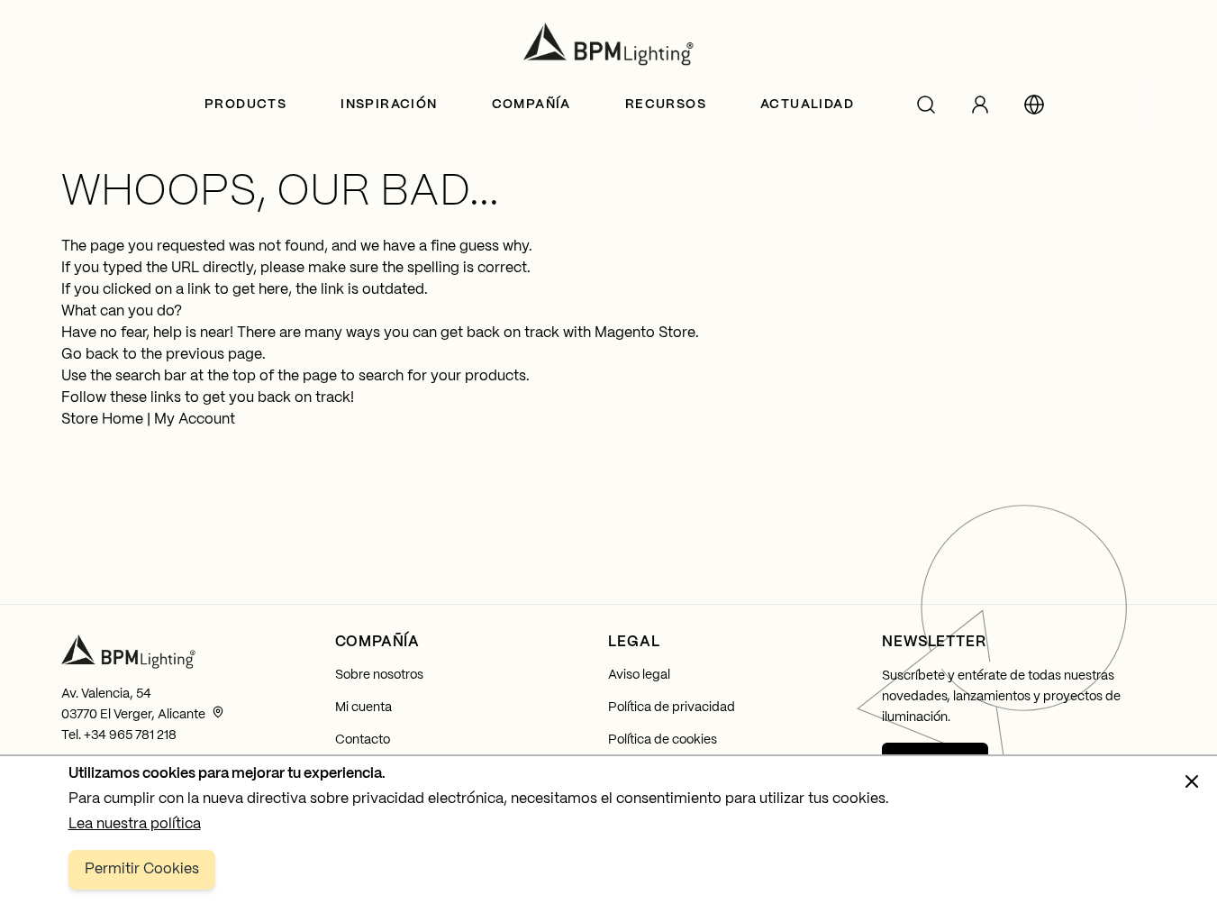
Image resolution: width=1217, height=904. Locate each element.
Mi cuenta (363, 707)
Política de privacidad (671, 707)
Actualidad (807, 104)
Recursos (665, 104)
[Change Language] (1034, 104)
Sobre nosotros (379, 675)
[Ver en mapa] (218, 712)
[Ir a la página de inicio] (609, 44)
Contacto (362, 740)
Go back (90, 354)
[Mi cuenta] (980, 104)
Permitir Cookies (142, 869)
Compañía (531, 104)
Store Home (102, 419)
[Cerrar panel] (1192, 781)
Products (245, 104)
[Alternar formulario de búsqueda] (926, 104)
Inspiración (389, 104)
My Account (194, 419)
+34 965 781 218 (130, 735)
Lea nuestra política (134, 824)
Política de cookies (662, 740)
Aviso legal (639, 675)
